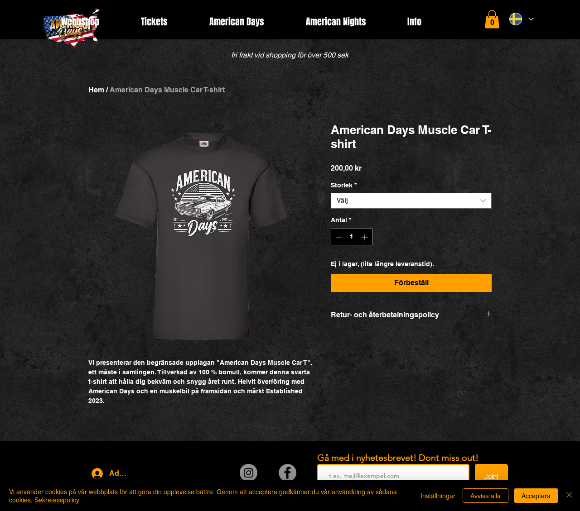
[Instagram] (248, 473)
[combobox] (411, 201)
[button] (492, 19)
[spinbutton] (351, 237)
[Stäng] (569, 495)
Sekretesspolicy (56, 499)
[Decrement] (337, 237)
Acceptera (536, 495)
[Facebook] (287, 473)
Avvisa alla (485, 495)
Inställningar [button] (437, 495)
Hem (96, 90)
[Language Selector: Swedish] (521, 19)
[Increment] (365, 237)
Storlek (344, 185)
